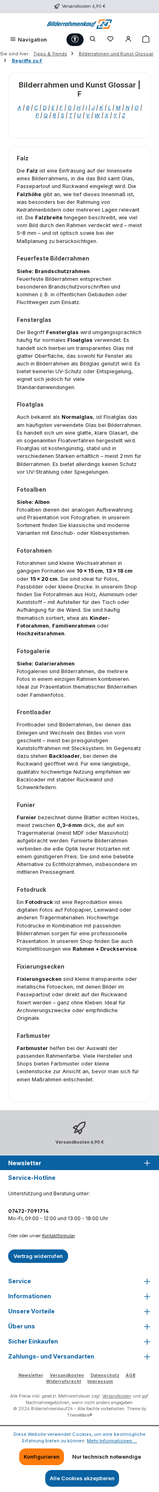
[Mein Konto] (128, 39)
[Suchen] (93, 39)
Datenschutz (105, 1375)
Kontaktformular (58, 1235)
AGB (130, 1375)
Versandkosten (67, 1375)
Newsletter (30, 1375)
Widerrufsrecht (63, 1381)
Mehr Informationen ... (112, 1441)
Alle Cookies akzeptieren (82, 1478)
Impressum (100, 1381)
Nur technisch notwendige (106, 1457)
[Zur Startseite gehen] (79, 23)
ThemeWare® (79, 1415)
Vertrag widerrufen (38, 1256)
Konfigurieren (42, 1457)
